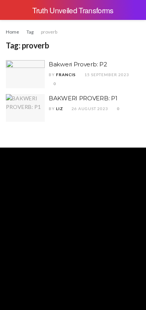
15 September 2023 (106, 74)
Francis (66, 74)
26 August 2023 (89, 108)
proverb (49, 32)
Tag (29, 32)
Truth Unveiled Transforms (72, 10)
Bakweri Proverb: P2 (78, 64)
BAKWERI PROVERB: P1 (83, 98)
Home (12, 32)
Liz (59, 108)
